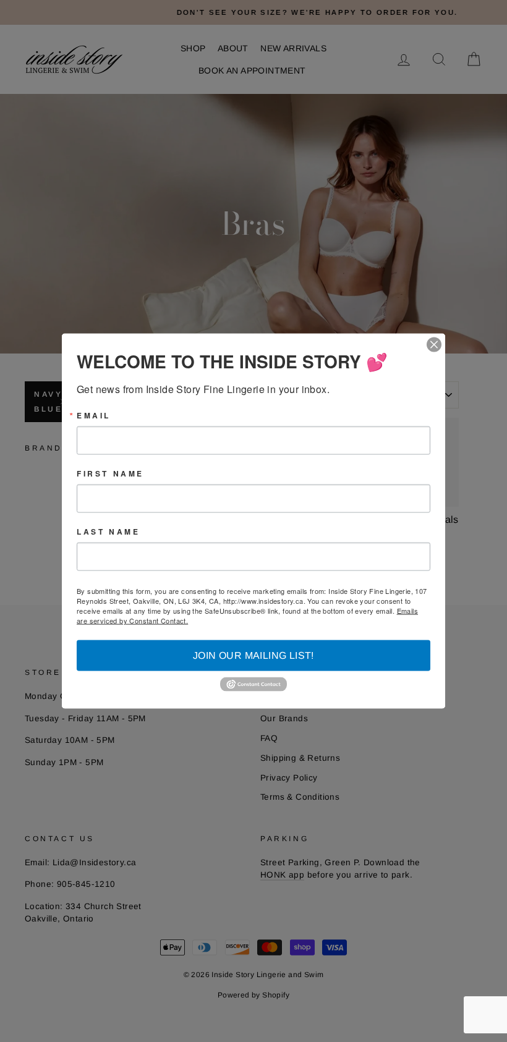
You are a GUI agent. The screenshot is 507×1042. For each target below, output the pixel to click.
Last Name (108, 531)
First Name (110, 473)
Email (94, 415)
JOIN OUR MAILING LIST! (253, 655)
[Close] (434, 344)
